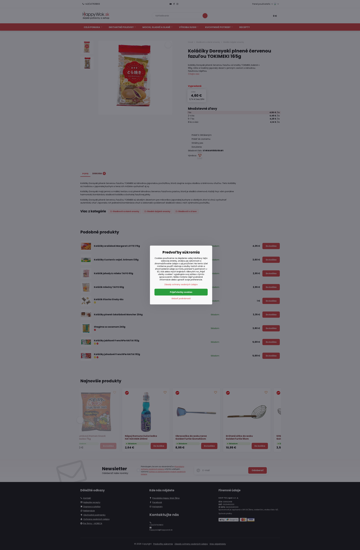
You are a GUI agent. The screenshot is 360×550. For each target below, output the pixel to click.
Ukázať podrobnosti (181, 298)
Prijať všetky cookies (181, 292)
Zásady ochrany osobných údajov (181, 284)
